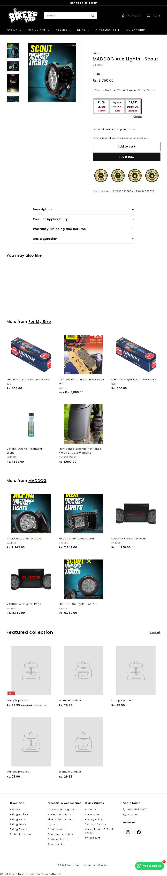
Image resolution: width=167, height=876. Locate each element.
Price (96, 74)
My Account (136, 30)
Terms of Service (58, 839)
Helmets (15, 809)
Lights (51, 824)
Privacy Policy (94, 819)
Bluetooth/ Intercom (60, 819)
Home (96, 53)
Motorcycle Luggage (61, 809)
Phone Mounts (57, 829)
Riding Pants (18, 819)
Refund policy (56, 844)
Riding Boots (18, 824)
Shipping (114, 138)
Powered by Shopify (94, 865)
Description (42, 209)
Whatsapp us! (152, 866)
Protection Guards (59, 814)
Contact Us (92, 814)
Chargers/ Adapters (60, 834)
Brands (62, 30)
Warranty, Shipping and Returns (59, 229)
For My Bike (37, 30)
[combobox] (70, 15)
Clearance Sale (107, 30)
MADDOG (99, 65)
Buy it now (127, 157)
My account (92, 837)
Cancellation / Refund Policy (99, 831)
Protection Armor (21, 834)
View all (155, 632)
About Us (91, 809)
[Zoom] (52, 72)
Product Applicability (50, 219)
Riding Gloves (19, 829)
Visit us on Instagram (83, 2)
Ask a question (45, 239)
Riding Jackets (19, 814)
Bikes (81, 30)
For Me (13, 30)
